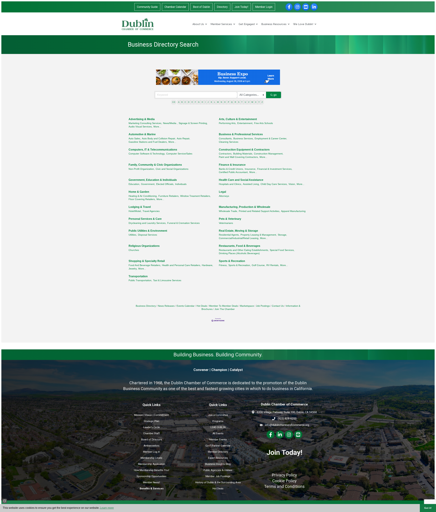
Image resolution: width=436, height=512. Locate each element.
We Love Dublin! (303, 24)
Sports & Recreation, (239, 265)
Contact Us (278, 306)
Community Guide (147, 7)
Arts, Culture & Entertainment (238, 119)
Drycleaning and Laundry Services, (147, 223)
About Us (198, 24)
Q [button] (232, 102)
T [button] (242, 102)
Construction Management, (268, 153)
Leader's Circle (151, 427)
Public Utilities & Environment (148, 230)
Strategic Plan (151, 421)
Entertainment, (245, 123)
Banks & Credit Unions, (231, 169)
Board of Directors (151, 439)
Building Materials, (243, 153)
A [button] (178, 102)
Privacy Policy (284, 475)
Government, (148, 184)
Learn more (107, 507)
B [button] (182, 102)
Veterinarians (226, 223)
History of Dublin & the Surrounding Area (218, 482)
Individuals (180, 184)
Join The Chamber (225, 309)
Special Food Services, (282, 250)
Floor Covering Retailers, (142, 199)
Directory (222, 7)
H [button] (202, 102)
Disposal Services (147, 235)
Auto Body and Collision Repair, (159, 138)
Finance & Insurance (232, 164)
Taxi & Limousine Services (167, 280)
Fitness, (223, 265)
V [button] (248, 102)
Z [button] (262, 102)
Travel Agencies (151, 211)
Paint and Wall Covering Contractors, (239, 157)
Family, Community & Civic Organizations (155, 164)
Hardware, (207, 265)
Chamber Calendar (175, 7)
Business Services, (243, 138)
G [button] (199, 102)
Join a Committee (218, 415)
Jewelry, (133, 268)
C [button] (185, 102)
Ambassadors (151, 445)
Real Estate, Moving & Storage (238, 230)
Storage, (282, 235)
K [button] (211, 102)
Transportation (138, 276)
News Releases (166, 306)
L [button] (214, 102)
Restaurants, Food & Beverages (239, 245)
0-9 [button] (173, 102)
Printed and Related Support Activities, (259, 211)
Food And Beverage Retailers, (145, 265)
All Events (218, 433)
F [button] (195, 102)
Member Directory (218, 451)
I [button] (205, 102)
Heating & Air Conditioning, (143, 196)
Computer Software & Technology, (147, 153)
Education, (134, 184)
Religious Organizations (144, 245)
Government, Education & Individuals (153, 179)
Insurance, (250, 169)
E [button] (192, 102)
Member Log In (151, 451)
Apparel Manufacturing (293, 211)
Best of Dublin (201, 7)
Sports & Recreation (232, 261)
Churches (134, 250)
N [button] (221, 102)
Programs (217, 421)
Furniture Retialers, (168, 196)
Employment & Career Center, (271, 138)
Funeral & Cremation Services (183, 223)
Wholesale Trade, (228, 211)
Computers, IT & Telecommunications (153, 149)
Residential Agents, (229, 235)
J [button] (208, 102)
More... (157, 126)
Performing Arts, (227, 123)
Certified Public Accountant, (233, 172)
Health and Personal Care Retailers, (181, 265)
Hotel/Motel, (135, 211)
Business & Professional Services (241, 134)
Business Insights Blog (218, 464)
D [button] (188, 102)
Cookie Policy (284, 480)
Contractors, (225, 153)
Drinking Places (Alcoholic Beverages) (239, 253)
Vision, (292, 184)
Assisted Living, (251, 184)
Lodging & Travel (140, 206)
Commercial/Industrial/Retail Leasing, (239, 238)
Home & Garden (139, 191)
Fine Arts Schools (263, 123)
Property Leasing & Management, (258, 235)
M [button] (218, 102)
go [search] (275, 94)
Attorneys (224, 196)
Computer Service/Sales (179, 153)
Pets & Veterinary (230, 218)
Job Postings (263, 306)
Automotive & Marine (142, 134)
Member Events (218, 439)
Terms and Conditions (284, 486)
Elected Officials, (165, 184)
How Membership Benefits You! (151, 470)
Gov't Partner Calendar (218, 445)
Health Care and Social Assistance (241, 179)
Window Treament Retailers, (195, 196)
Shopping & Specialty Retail (147, 261)
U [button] (245, 102)
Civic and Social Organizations (172, 169)
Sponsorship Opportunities (151, 476)
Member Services (221, 24)
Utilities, (133, 235)
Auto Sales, (135, 138)
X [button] (255, 102)
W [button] (252, 102)
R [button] (235, 102)
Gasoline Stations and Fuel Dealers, (148, 142)
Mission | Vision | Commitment (151, 415)
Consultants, (225, 138)
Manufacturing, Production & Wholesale (244, 206)
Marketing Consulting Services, (145, 123)
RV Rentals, (272, 265)
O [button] (225, 102)
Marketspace (247, 306)
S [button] (238, 102)
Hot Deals (202, 306)
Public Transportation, (140, 280)
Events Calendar (185, 306)
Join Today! (241, 7)
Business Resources (273, 24)
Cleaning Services (228, 142)
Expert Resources (218, 457)
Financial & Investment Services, (274, 169)
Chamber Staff (151, 433)
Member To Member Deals (223, 306)
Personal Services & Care (145, 218)
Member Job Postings (218, 476)
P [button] (228, 102)
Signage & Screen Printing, (193, 123)
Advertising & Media (142, 119)
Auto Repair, (183, 138)
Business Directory (146, 306)
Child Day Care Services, (274, 184)
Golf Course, (258, 265)
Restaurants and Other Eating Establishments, (244, 250)
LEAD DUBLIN (218, 427)
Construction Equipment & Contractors (244, 149)
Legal (222, 191)
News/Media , (170, 123)
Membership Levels (151, 457)
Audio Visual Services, (140, 126)
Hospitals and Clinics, (230, 184)
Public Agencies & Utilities (218, 470)
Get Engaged (247, 24)
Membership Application (151, 464)
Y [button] (259, 102)
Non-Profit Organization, (142, 169)
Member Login (263, 7)
